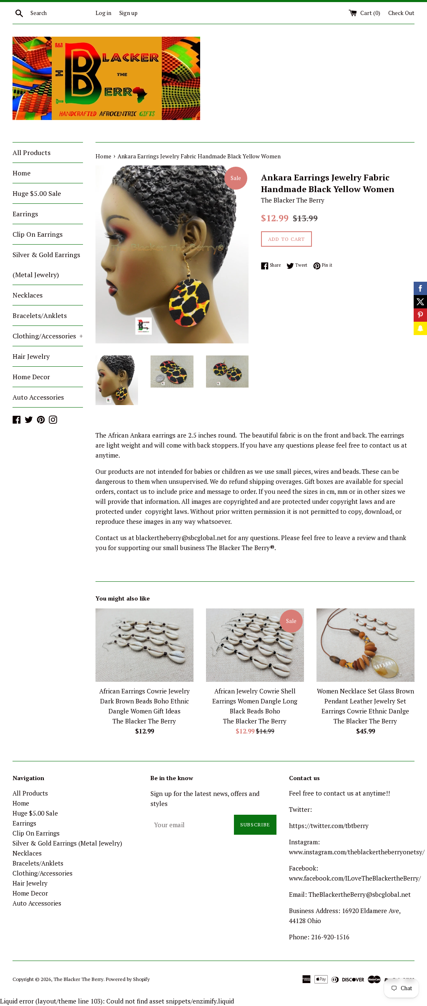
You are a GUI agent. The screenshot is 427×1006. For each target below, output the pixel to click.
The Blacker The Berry (78, 979)
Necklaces (28, 295)
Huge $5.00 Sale (37, 193)
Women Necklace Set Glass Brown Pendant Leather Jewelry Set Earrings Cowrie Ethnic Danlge (365, 701)
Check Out (401, 13)
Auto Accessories (38, 397)
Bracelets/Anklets (40, 315)
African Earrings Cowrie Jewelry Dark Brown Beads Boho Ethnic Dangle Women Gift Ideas (144, 701)
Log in (103, 13)
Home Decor (31, 376)
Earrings (25, 213)
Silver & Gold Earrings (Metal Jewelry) (46, 264)
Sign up (128, 13)
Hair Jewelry (31, 356)
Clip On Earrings (38, 234)
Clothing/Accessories (48, 335)
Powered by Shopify (128, 979)
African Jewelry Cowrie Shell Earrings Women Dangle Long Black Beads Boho (254, 701)
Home (21, 173)
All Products (31, 152)
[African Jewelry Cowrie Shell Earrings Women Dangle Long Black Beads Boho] (255, 645)
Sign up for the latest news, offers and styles (205, 798)
